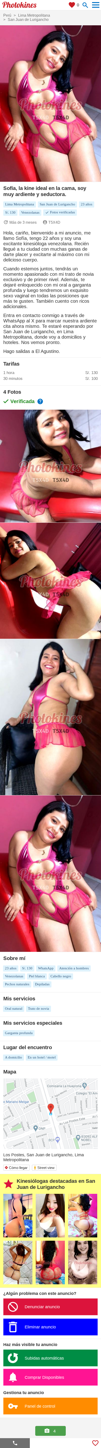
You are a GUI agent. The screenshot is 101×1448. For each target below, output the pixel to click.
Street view (44, 1167)
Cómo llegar (15, 1168)
